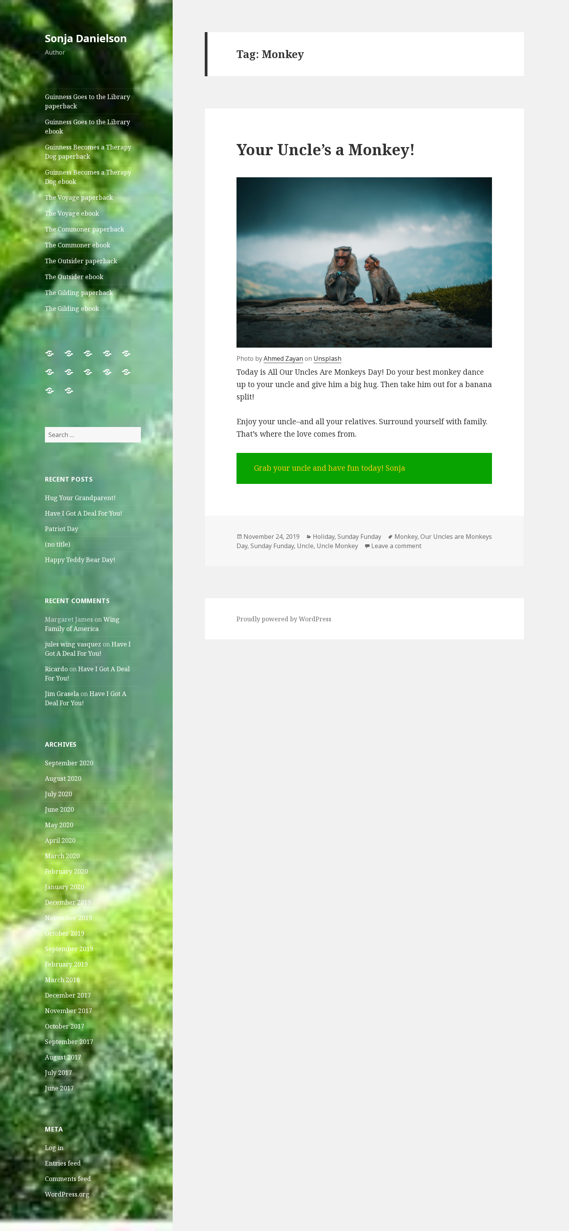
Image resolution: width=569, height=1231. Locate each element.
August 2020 (63, 778)
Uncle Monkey (337, 546)
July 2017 (58, 1072)
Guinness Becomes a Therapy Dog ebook (88, 177)
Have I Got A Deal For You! (83, 513)
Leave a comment (396, 546)
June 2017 (59, 1088)
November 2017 (68, 1010)
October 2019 (64, 933)
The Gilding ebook (72, 308)
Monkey (405, 536)
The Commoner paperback (84, 229)
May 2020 (59, 825)
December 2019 (68, 902)
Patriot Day (61, 529)
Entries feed (63, 1163)
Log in (54, 1148)
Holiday (323, 536)
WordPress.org (67, 1194)
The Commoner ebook (77, 245)
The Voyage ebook (72, 213)
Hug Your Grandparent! (80, 498)
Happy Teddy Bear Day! (80, 559)
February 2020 (66, 871)
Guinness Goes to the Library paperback (87, 101)
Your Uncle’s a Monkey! (326, 149)
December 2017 (68, 995)
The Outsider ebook (74, 277)
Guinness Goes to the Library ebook (87, 126)
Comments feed (68, 1178)
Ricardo (56, 669)
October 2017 (64, 1026)
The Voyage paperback (79, 197)
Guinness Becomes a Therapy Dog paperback (88, 152)
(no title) (57, 544)
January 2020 (64, 887)
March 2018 (62, 980)
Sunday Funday (359, 536)
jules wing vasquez (73, 644)
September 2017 (69, 1041)
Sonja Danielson (86, 38)
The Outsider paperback (81, 261)
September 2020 (69, 763)
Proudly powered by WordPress (284, 619)
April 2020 (60, 840)
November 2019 (68, 918)
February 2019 (66, 964)
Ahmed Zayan (283, 358)
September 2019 (69, 949)
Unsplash (327, 358)
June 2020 (59, 809)
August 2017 (63, 1057)
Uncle (305, 546)
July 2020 (58, 794)
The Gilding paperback (79, 292)
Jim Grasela (62, 693)
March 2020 (62, 856)
